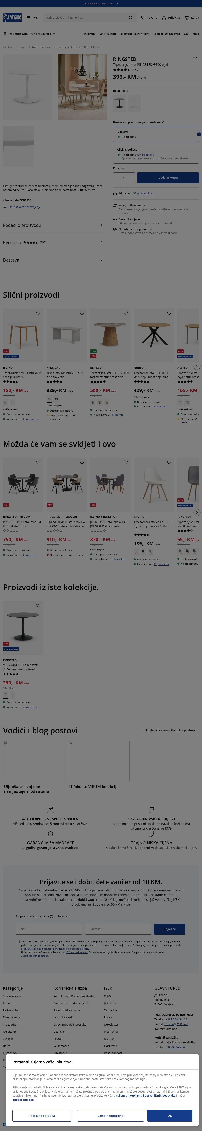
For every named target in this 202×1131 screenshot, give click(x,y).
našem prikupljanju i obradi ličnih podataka (145, 1095)
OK (170, 1116)
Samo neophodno (111, 1116)
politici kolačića (23, 1100)
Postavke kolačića (42, 1116)
